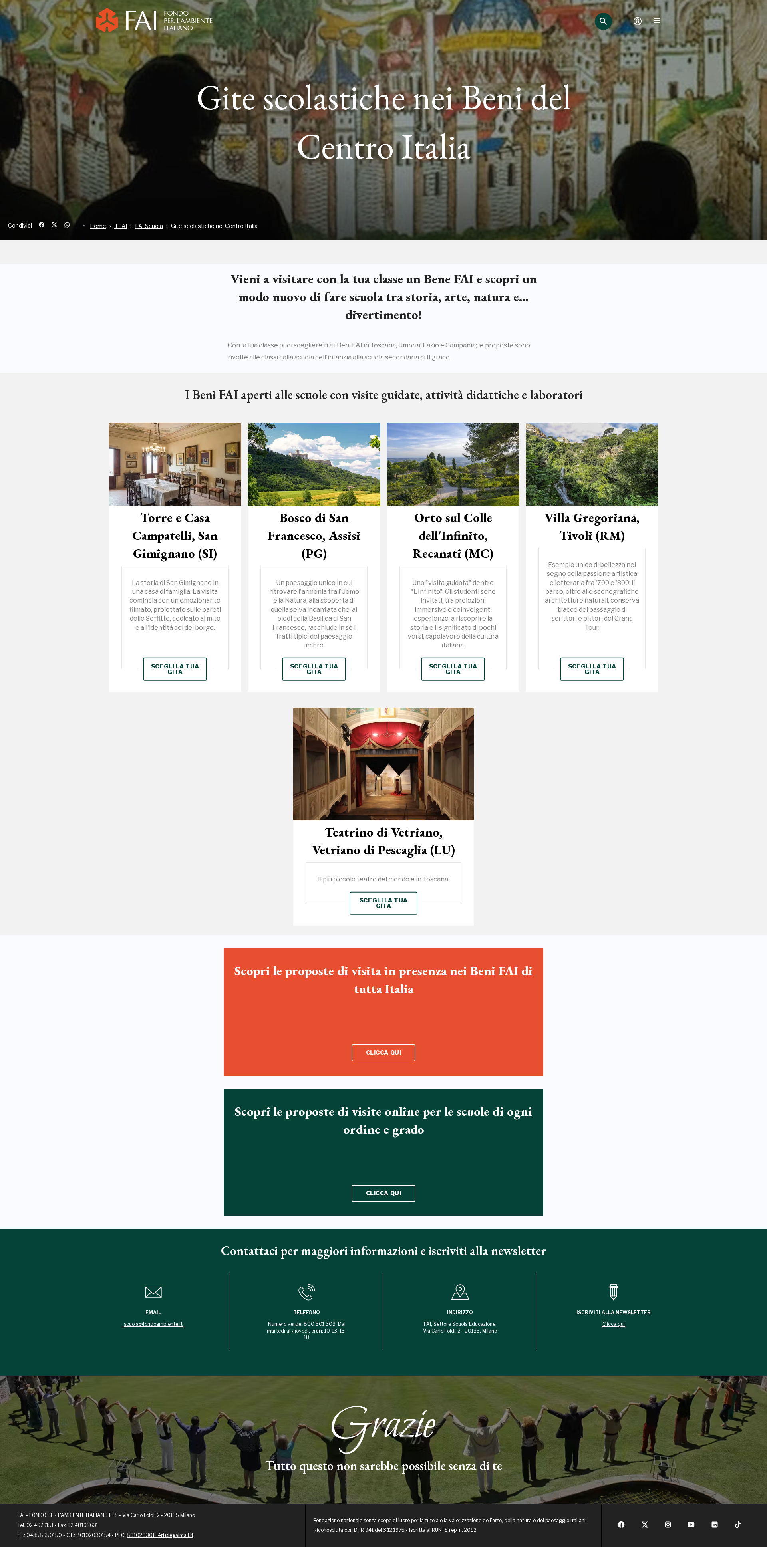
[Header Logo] (154, 21)
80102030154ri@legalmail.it (160, 1535)
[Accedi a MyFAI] (637, 21)
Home (98, 225)
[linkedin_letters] (715, 1527)
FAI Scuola (149, 225)
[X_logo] (645, 1527)
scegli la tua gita (175, 669)
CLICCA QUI (383, 1052)
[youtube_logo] (691, 1527)
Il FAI (120, 225)
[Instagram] (668, 1527)
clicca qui (383, 1193)
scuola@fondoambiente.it (153, 1324)
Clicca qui (613, 1324)
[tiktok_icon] (738, 1527)
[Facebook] (621, 1527)
